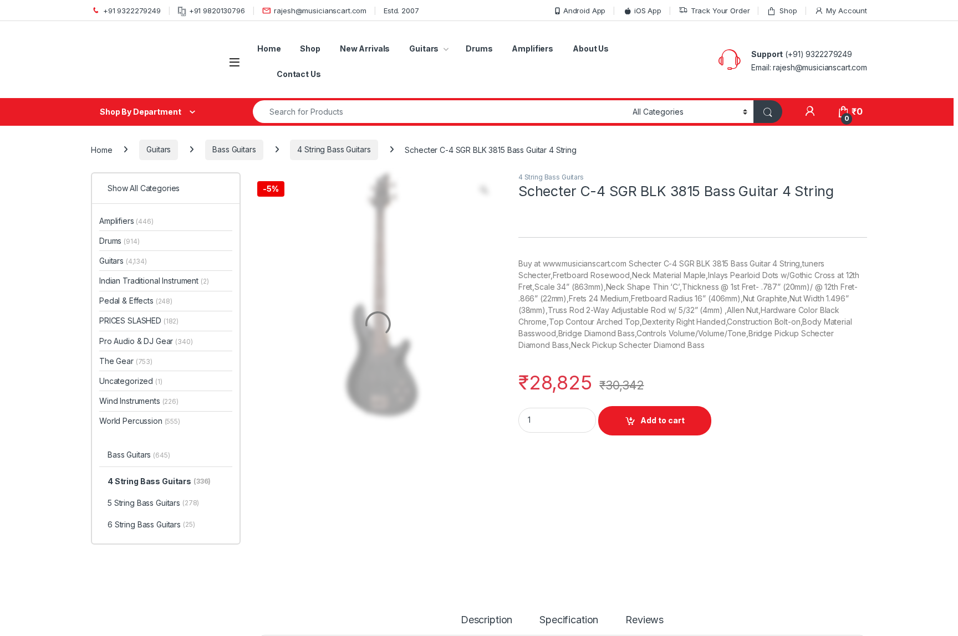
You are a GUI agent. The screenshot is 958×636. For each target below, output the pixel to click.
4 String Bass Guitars (333, 149)
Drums (479, 48)
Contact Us (299, 74)
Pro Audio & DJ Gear (146, 341)
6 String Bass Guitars (151, 524)
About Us (591, 48)
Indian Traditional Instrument (153, 280)
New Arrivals (365, 48)
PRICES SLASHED (139, 320)
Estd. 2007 (401, 10)
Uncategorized (130, 381)
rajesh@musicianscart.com (320, 10)
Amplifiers (532, 48)
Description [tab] (486, 620)
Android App (584, 10)
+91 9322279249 (132, 10)
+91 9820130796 (217, 10)
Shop (788, 10)
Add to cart (662, 420)
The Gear (125, 361)
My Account (846, 10)
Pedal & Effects (135, 300)
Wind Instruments (139, 401)
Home (269, 48)
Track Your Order (720, 10)
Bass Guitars (234, 149)
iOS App (647, 10)
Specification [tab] (568, 620)
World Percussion (139, 420)
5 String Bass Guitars (153, 502)
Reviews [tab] (644, 620)
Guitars (424, 48)
